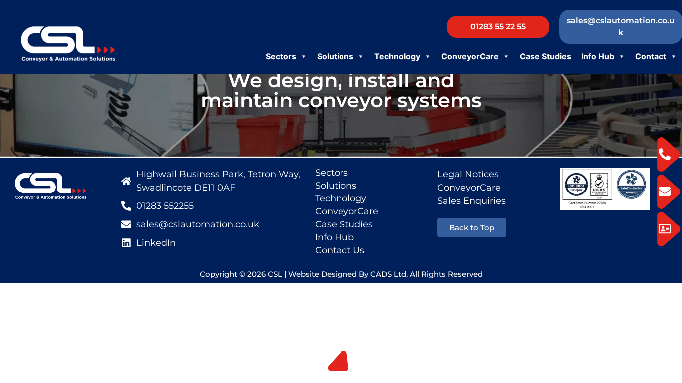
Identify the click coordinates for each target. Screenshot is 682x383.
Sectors (281, 56)
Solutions (335, 56)
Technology (397, 56)
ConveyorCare (470, 56)
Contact (650, 56)
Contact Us (339, 250)
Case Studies (545, 56)
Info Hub (597, 56)
